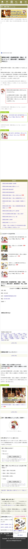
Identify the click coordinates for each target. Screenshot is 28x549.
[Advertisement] (14, 38)
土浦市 (18, 333)
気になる (5, 451)
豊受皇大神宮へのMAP (8, 219)
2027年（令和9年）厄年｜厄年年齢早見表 (10, 527)
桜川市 (16, 337)
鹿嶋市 (23, 338)
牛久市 (22, 337)
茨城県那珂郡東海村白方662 (10, 295)
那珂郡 (10, 336)
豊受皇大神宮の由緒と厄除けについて (11, 186)
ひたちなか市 (4, 334)
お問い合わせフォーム (10, 505)
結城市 (5, 336)
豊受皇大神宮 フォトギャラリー (9, 222)
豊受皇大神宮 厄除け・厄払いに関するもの (12, 195)
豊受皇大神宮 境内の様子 (8, 189)
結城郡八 (12, 338)
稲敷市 (6, 338)
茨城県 (2, 340)
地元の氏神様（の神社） (8, 476)
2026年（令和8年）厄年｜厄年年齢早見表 (10, 524)
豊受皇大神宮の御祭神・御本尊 (9, 183)
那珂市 (17, 338)
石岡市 (20, 334)
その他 (4, 478)
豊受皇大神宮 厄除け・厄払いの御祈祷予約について (14, 198)
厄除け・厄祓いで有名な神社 (9, 470)
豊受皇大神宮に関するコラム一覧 (10, 216)
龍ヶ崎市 (16, 336)
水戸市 (2, 333)
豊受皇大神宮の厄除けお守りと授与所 (11, 210)
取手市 (10, 334)
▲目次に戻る (14, 342)
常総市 (15, 334)
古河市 (24, 333)
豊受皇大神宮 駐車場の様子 (9, 192)
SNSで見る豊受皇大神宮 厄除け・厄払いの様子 (13, 213)
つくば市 (13, 333)
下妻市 (5, 337)
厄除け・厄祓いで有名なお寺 (9, 473)
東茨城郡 (11, 337)
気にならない (6, 453)
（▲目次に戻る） (14, 411)
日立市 (7, 333)
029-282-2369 (7, 298)
